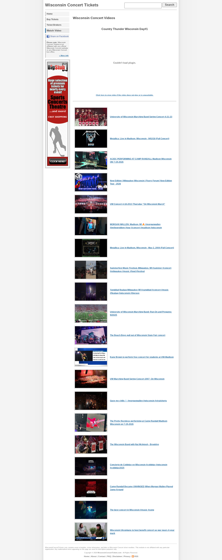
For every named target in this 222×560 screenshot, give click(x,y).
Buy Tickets (52, 19)
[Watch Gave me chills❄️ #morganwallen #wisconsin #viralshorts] (91, 410)
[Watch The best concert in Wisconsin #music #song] (91, 519)
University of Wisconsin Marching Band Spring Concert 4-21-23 (141, 117)
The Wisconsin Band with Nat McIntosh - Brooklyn (134, 444)
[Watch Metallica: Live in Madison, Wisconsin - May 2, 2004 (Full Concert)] (91, 257)
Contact (101, 556)
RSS (136, 556)
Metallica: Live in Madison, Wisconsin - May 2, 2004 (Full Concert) (142, 248)
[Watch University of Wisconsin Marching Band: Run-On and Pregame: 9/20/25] (91, 322)
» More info (64, 55)
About (94, 556)
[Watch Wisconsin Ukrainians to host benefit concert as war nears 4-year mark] (91, 541)
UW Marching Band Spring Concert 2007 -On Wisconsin (137, 379)
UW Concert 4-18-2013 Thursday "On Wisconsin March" (137, 204)
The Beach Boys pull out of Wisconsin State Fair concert (137, 335)
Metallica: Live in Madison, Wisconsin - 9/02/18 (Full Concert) (139, 138)
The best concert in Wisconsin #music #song (132, 510)
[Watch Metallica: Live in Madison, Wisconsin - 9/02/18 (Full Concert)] (91, 148)
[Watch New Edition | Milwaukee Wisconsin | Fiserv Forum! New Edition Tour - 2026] (91, 191)
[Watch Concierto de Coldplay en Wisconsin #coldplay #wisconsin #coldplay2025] (91, 475)
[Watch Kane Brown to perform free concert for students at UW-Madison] (91, 366)
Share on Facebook (59, 36)
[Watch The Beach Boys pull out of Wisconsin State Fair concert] (91, 344)
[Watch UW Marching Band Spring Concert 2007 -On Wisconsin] (91, 388)
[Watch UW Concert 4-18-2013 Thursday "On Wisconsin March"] (91, 213)
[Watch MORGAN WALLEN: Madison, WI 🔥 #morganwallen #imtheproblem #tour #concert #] (91, 235)
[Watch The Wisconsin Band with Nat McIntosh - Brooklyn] (91, 453)
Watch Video (54, 30)
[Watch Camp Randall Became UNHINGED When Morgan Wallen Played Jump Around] (91, 497)
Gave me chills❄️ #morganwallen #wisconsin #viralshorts (138, 401)
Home (50, 14)
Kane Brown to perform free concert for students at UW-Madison (142, 357)
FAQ (109, 556)
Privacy (127, 556)
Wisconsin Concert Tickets (71, 5)
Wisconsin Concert (116, 547)
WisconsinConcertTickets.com (109, 553)
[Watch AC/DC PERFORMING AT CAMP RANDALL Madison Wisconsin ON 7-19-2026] (91, 169)
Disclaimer (117, 556)
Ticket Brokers (54, 25)
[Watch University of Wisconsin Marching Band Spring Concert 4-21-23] (91, 126)
